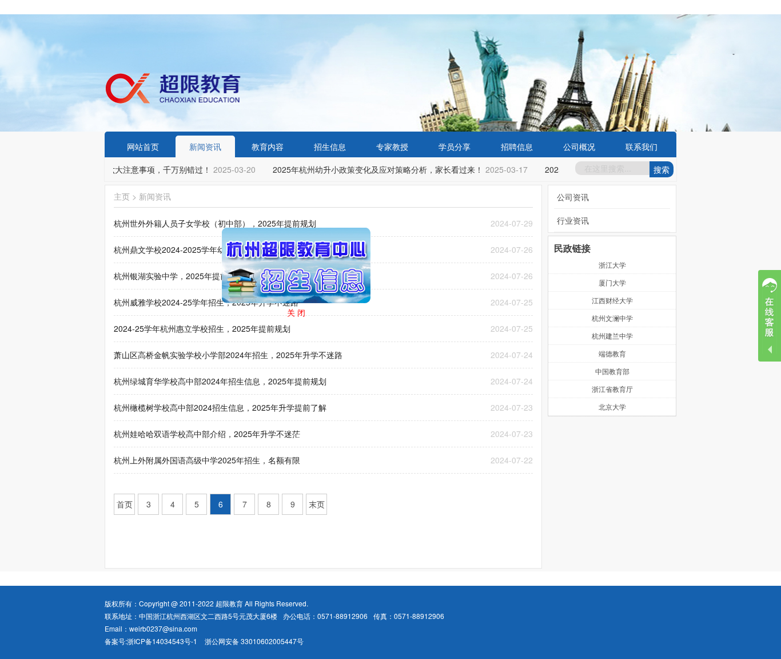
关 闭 (308, 324)
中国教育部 (612, 371)
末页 (317, 504)
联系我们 (641, 146)
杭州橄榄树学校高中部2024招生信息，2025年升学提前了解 (220, 407)
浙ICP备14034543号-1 (162, 641)
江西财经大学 (612, 300)
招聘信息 (517, 146)
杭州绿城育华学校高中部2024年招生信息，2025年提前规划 (220, 381)
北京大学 (612, 406)
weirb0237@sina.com (163, 628)
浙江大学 (612, 264)
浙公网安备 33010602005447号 (254, 641)
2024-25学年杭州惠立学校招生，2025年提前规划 (202, 328)
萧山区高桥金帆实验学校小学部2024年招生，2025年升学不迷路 (228, 354)
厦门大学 (612, 282)
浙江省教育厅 (612, 389)
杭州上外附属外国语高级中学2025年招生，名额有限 (207, 460)
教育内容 (268, 146)
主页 (122, 196)
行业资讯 (573, 220)
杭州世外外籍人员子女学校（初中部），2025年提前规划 (215, 223)
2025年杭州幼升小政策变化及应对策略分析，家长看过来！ (372, 169)
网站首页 (143, 146)
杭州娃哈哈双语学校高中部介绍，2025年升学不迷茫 (207, 433)
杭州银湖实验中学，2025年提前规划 (179, 275)
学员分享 (455, 146)
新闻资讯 (205, 146)
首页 (125, 504)
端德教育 (612, 353)
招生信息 (330, 146)
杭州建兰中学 (612, 335)
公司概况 (579, 146)
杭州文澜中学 (612, 318)
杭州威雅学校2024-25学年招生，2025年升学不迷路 (206, 302)
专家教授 (392, 146)
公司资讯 (573, 197)
